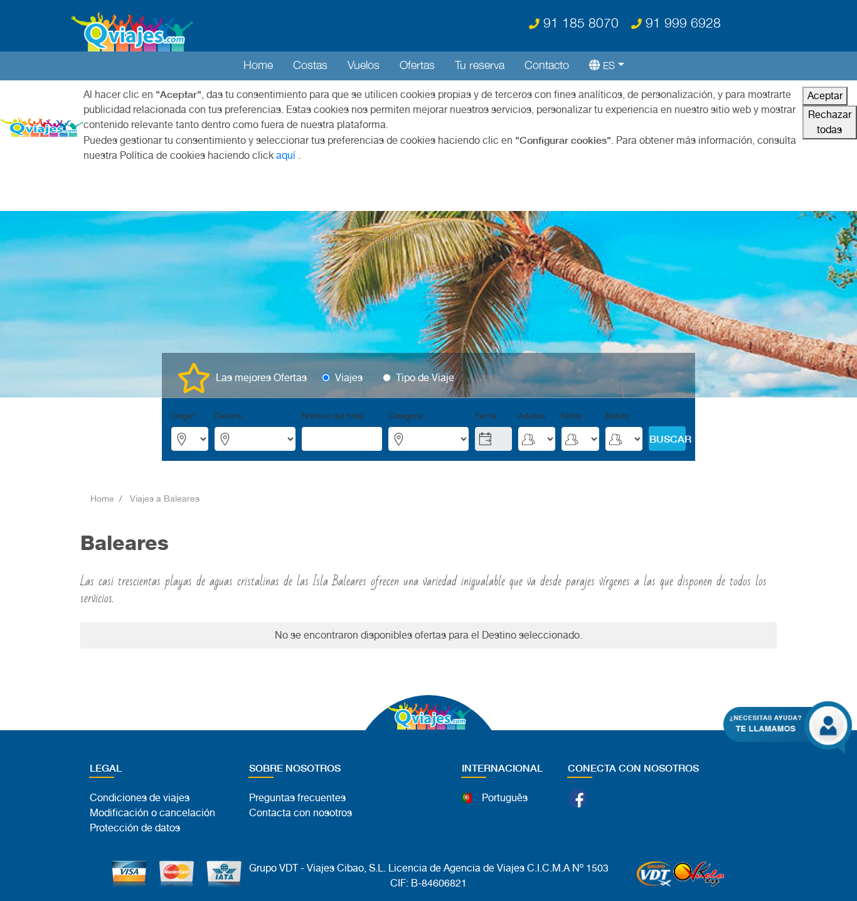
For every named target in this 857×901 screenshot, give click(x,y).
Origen (183, 416)
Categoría (405, 416)
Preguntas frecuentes (297, 798)
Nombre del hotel (333, 416)
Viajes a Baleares (165, 499)
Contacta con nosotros (300, 813)
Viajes (349, 378)
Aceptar (825, 96)
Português (505, 798)
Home (258, 65)
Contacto (546, 65)
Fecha (486, 416)
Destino (228, 416)
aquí (285, 155)
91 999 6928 (681, 22)
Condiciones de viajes (139, 798)
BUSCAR (667, 439)
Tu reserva (479, 65)
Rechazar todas (829, 122)
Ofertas (417, 65)
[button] (601, 64)
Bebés (617, 416)
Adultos (532, 416)
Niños (572, 416)
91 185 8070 (579, 22)
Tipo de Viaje (425, 378)
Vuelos (364, 65)
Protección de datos (135, 828)
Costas (310, 65)
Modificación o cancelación (152, 813)
